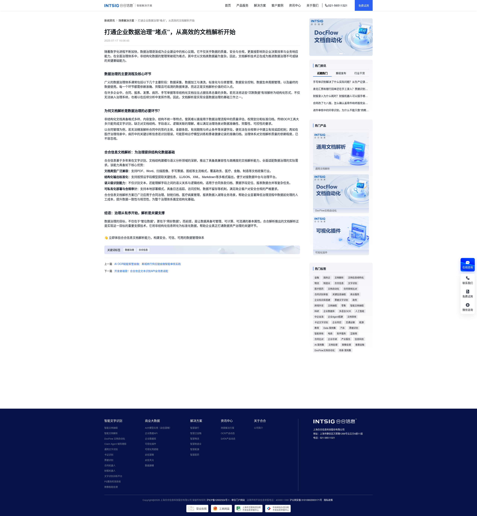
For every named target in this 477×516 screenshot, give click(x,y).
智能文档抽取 (357, 305)
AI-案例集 (319, 344)
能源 (361, 322)
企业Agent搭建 (335, 316)
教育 (317, 327)
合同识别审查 (321, 294)
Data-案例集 (329, 327)
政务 (355, 299)
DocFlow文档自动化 (325, 350)
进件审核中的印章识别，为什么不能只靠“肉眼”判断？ (341, 110)
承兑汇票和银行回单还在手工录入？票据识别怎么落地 (341, 89)
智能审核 (319, 333)
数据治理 (129, 249)
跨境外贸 (319, 305)
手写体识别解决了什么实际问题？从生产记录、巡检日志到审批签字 (341, 82)
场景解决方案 (126, 20)
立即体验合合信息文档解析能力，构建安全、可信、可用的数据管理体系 (156, 237)
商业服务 (354, 294)
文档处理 (332, 344)
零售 (343, 305)
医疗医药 (319, 288)
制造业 (326, 283)
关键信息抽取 (339, 294)
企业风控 (336, 322)
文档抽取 (332, 305)
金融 (317, 277)
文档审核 (351, 316)
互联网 (353, 333)
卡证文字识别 (321, 322)
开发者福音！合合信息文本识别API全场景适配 (141, 271)
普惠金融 (359, 344)
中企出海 (319, 316)
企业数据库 (329, 311)
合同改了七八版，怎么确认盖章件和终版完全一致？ (341, 103)
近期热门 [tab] (322, 73)
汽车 (342, 327)
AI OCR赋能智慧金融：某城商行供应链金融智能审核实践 (147, 264)
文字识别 (352, 283)
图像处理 (346, 344)
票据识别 (353, 327)
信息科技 (359, 339)
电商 (330, 333)
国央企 (326, 277)
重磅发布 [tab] (341, 73)
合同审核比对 (350, 288)
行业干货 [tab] (359, 73)
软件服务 (341, 333)
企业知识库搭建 (322, 299)
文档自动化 (333, 288)
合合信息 (143, 249)
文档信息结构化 (356, 277)
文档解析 (339, 277)
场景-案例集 (345, 350)
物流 (317, 283)
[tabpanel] (341, 96)
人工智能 (359, 311)
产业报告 (345, 339)
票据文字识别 (341, 299)
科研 (317, 311)
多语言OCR (345, 311)
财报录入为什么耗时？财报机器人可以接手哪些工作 (341, 96)
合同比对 (319, 339)
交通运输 (350, 322)
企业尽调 (332, 339)
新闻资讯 (109, 20)
